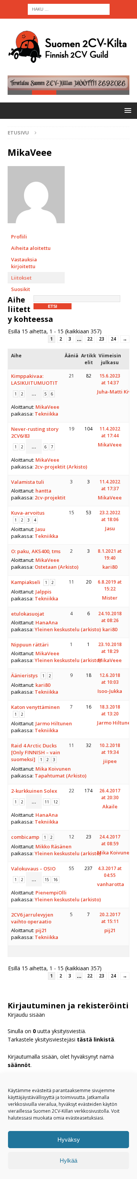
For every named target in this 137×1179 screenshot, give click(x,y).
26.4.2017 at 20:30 (109, 794)
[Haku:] (69, 8)
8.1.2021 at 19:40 (110, 554)
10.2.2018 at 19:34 (109, 748)
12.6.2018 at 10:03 (109, 678)
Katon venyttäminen (35, 707)
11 (47, 802)
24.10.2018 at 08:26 (110, 617)
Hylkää (68, 1160)
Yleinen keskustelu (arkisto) (68, 629)
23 (101, 339)
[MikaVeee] (36, 227)
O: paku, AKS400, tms (36, 551)
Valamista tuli (27, 481)
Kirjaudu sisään (26, 1014)
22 (89, 339)
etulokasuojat (27, 613)
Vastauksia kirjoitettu (24, 263)
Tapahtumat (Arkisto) (60, 775)
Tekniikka (46, 413)
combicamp (25, 836)
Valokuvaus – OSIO (33, 868)
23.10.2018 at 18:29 (110, 647)
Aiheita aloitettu (31, 248)
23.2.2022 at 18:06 (109, 516)
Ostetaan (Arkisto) (56, 566)
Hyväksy (68, 1139)
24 (113, 339)
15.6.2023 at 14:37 (109, 379)
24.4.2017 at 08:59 (109, 840)
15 (47, 879)
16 (55, 879)
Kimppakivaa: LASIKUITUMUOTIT (34, 379)
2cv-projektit (50, 497)
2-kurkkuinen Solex (34, 790)
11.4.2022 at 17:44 (109, 432)
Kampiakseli (25, 582)
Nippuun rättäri (30, 644)
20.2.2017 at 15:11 (109, 918)
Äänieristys (24, 675)
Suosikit (20, 289)
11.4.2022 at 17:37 (109, 485)
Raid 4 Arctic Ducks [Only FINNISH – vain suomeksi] (35, 752)
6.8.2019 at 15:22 (110, 585)
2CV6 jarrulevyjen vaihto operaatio (32, 918)
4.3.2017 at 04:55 (110, 871)
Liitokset (21, 277)
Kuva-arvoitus (28, 512)
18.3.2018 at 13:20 (109, 710)
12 (55, 802)
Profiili (19, 236)
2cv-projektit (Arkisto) (61, 466)
